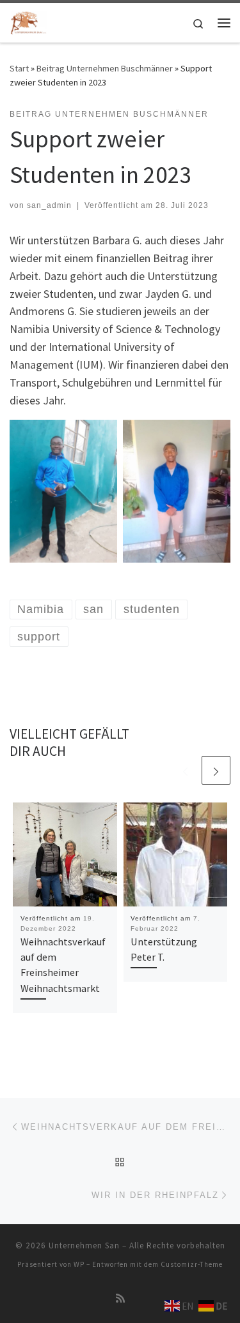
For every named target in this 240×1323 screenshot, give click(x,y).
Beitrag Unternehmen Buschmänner (104, 68)
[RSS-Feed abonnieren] (120, 1298)
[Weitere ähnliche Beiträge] (216, 770)
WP (79, 1264)
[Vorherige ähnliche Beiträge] (185, 770)
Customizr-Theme (192, 1264)
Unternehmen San (84, 1245)
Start (19, 68)
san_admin (49, 205)
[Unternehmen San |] (28, 21)
